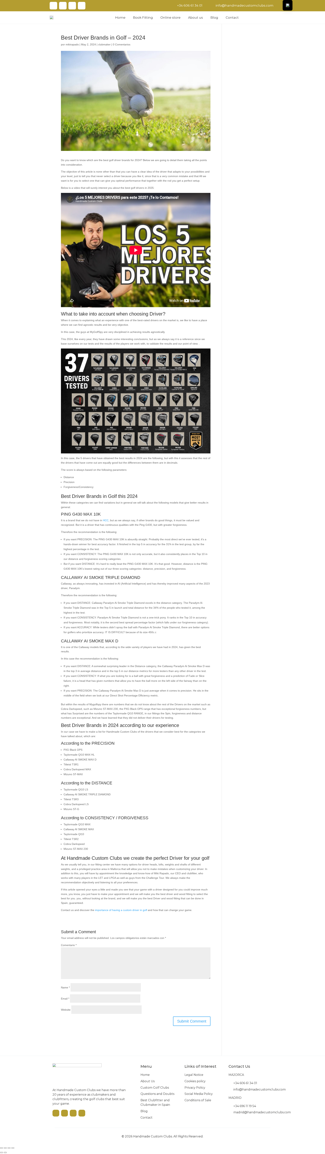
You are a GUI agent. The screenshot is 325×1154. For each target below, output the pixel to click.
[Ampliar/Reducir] (1, 1148)
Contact (232, 17)
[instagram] (72, 5)
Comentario (69, 945)
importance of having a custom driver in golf (121, 910)
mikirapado (72, 44)
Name (65, 987)
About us (195, 17)
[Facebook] (63, 5)
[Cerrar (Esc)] (12, 1148)
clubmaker (104, 44)
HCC (106, 520)
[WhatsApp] (81, 5)
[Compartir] (9, 1148)
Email (65, 998)
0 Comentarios (121, 44)
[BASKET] (273, 17)
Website (66, 1009)
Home (120, 17)
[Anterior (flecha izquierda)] (1, 1152)
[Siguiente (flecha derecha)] (5, 1152)
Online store (170, 17)
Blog (214, 17)
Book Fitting (143, 17)
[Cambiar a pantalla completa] (5, 1148)
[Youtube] (53, 5)
